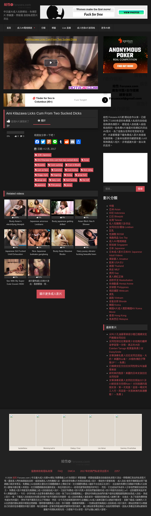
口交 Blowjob (116, 216)
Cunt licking (73, 170)
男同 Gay (114, 273)
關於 (43, 120)
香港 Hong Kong (117, 315)
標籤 (54, 28)
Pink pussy (56, 185)
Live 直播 (66, 28)
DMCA (71, 471)
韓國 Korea (115, 305)
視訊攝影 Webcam (118, 291)
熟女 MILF (114, 269)
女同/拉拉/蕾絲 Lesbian (121, 227)
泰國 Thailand (116, 266)
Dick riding (87, 170)
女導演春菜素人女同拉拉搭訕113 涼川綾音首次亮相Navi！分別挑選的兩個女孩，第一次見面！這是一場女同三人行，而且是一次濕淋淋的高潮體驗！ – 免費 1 (128, 387)
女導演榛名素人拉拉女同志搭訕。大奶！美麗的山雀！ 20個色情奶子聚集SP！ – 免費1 (128, 359)
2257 (117, 471)
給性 (15, 478)
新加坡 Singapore (118, 245)
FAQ (60, 471)
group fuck (82, 175)
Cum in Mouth (74, 165)
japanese (41, 185)
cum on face (42, 170)
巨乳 (111, 230)
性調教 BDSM (116, 234)
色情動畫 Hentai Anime (121, 283)
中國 (111, 206)
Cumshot (58, 170)
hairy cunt (56, 180)
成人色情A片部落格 (86, 28)
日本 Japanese (44, 155)
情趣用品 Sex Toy (118, 237)
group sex (41, 180)
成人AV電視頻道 (24, 28)
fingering (57, 175)
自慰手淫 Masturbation (121, 280)
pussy (69, 185)
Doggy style (42, 175)
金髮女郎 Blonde (118, 301)
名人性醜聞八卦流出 (119, 223)
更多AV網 (105, 28)
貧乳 (111, 294)
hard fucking (71, 180)
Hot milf (85, 180)
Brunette (41, 165)
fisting (69, 175)
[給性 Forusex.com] (19, 6)
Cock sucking (56, 165)
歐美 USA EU (116, 262)
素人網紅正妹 (116, 276)
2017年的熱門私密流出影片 (94, 471)
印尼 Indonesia (117, 213)
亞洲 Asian (114, 209)
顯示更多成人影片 (51, 293)
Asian (86, 160)
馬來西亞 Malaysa (118, 319)
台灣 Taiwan (115, 220)
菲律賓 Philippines (119, 287)
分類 (43, 28)
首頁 (9, 28)
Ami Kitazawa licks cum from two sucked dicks (57, 160)
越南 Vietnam (116, 298)
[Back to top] (142, 507)
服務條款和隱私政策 (41, 471)
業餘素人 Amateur (118, 259)
